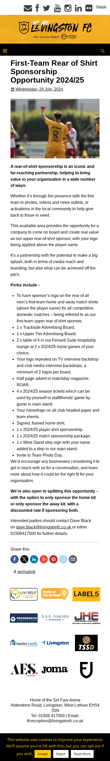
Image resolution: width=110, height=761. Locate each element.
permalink (26, 572)
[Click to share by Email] (73, 559)
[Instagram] (67, 10)
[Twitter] (46, 10)
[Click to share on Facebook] (14, 559)
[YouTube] (57, 10)
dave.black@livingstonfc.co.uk (44, 527)
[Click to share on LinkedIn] (34, 559)
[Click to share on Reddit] (63, 559)
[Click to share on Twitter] (24, 559)
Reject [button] (60, 754)
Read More (82, 754)
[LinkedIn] (78, 10)
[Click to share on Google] (44, 559)
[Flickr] (88, 10)
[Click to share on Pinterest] (53, 559)
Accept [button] (43, 754)
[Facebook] (37, 10)
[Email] (28, 10)
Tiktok (101, 7)
